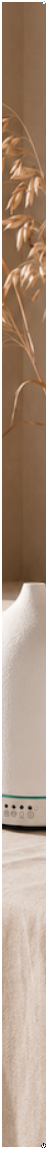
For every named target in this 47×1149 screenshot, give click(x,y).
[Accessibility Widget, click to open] (43, 1145)
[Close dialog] (44, 2)
